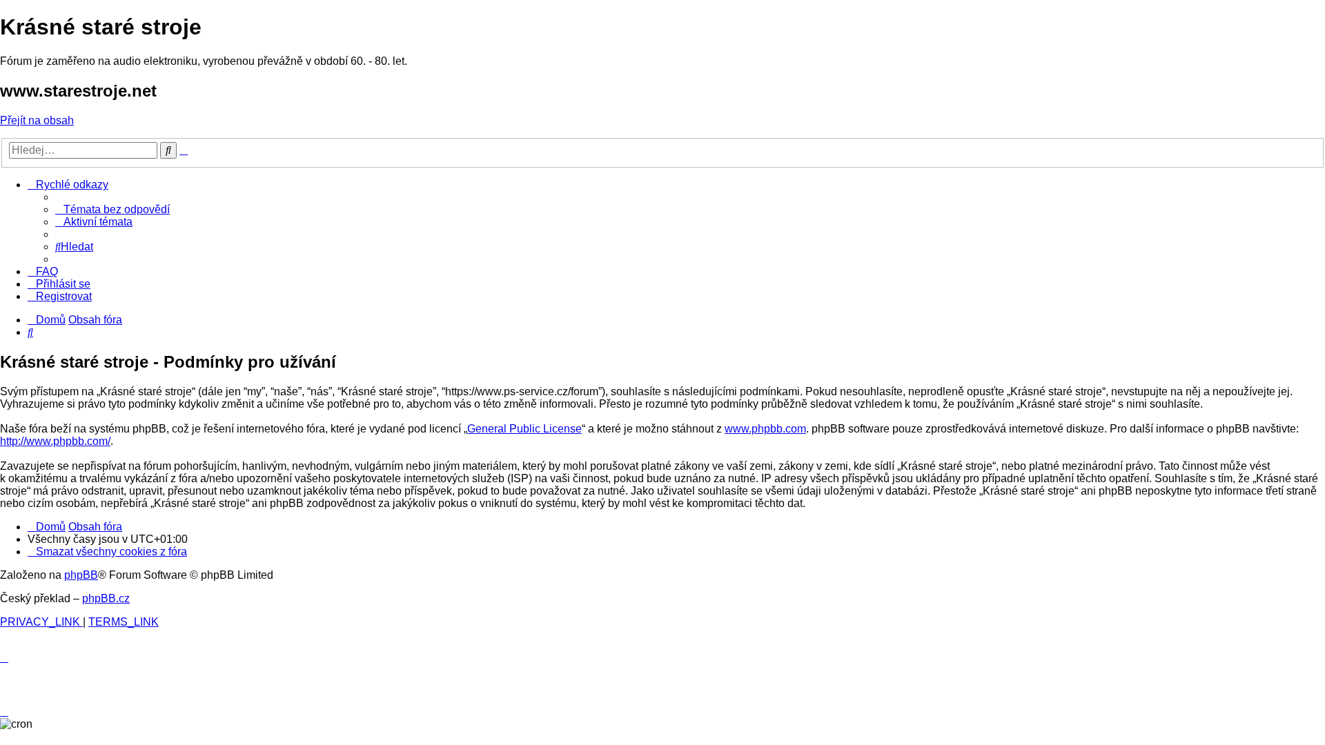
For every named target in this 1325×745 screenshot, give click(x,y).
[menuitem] (112, 209)
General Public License (524, 429)
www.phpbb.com (765, 429)
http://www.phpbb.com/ (55, 441)
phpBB (81, 575)
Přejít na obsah (37, 120)
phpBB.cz (106, 598)
